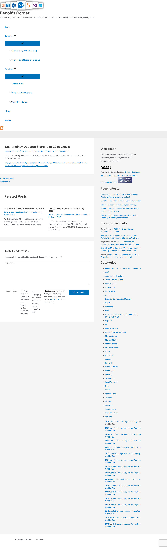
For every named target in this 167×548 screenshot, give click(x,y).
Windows (109, 405)
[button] (15, 36)
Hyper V (108, 321)
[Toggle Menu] (22, 43)
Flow (107, 310)
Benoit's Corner (15, 13)
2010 (107, 524)
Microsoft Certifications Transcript (26, 60)
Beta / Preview (24, 212)
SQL (106, 386)
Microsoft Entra (111, 340)
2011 (107, 517)
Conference (110, 291)
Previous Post (6, 179)
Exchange (109, 307)
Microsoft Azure (111, 336)
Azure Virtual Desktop (114, 280)
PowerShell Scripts (19, 102)
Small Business (111, 382)
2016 (107, 485)
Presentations (17, 84)
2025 (107, 428)
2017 (107, 479)
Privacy (7, 111)
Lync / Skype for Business (115, 332)
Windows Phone (111, 413)
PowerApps (109, 371)
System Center (111, 394)
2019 (107, 466)
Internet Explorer (112, 328)
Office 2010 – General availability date (66, 209)
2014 (107, 498)
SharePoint (25, 151)
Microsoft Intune (111, 344)
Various (108, 401)
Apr (122, 421)
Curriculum (9, 36)
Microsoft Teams (112, 348)
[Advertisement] (47, 351)
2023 (107, 441)
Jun (129, 421)
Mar (118, 421)
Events (108, 303)
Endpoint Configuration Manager (118, 299)
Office (77, 214)
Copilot (108, 295)
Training (108, 397)
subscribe (55, 299)
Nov (110, 430)
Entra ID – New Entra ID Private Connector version (121, 201)
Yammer (108, 417)
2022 (107, 447)
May (125, 421)
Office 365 (109, 355)
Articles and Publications (22, 93)
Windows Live (110, 409)
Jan (111, 421)
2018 (107, 473)
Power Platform (111, 367)
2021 (107, 453)
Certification (110, 287)
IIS (106, 324)
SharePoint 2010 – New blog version (24, 208)
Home (7, 27)
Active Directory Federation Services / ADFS (123, 268)
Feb (115, 421)
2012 (107, 511)
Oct (106, 430)
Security (108, 374)
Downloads (9, 69)
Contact (8, 120)
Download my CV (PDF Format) (24, 51)
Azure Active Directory (114, 276)
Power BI (108, 363)
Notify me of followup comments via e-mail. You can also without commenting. (55, 298)
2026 (107, 421)
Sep (139, 428)
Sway (107, 390)
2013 (107, 505)
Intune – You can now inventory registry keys (119, 205)
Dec (113, 430)
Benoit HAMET (106, 235)
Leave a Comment (12, 151)
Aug (135, 421)
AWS (107, 272)
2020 (107, 460)
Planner (108, 359)
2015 (107, 492)
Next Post (5, 181)
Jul (132, 421)
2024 (107, 434)
